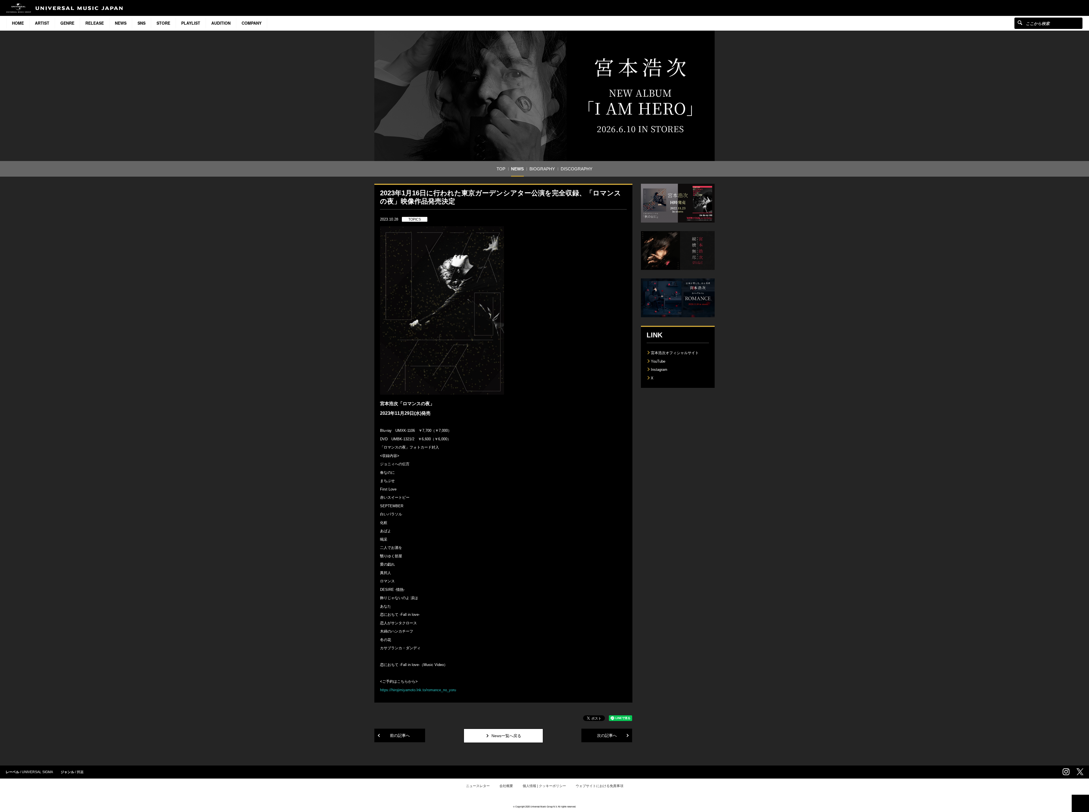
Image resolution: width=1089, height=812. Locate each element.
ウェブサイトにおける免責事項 (599, 786)
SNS (141, 23)
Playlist (190, 23)
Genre (67, 23)
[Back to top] (1080, 803)
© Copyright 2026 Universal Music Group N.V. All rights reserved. (544, 806)
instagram (1066, 771)
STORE (163, 23)
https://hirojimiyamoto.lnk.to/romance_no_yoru (418, 690)
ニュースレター (478, 786)
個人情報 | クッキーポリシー (544, 786)
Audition (221, 23)
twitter (1080, 771)
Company (251, 23)
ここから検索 (1020, 22)
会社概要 (506, 786)
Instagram (659, 369)
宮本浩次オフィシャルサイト (675, 353)
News (120, 23)
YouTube (658, 361)
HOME (18, 23)
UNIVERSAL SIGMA (37, 772)
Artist (42, 23)
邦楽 (80, 772)
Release (94, 23)
